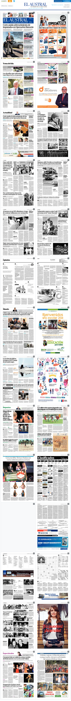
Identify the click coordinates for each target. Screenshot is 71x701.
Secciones (4, 5)
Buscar (11, 5)
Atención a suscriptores (58, 4)
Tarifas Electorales (58, 1)
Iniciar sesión (66, 6)
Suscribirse (67, 4)
